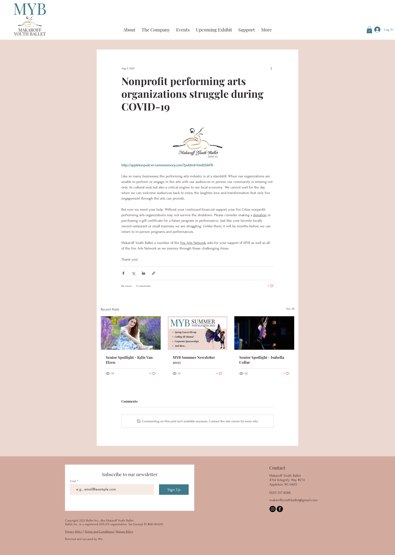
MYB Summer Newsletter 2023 (194, 360)
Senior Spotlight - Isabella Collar (261, 360)
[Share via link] (154, 273)
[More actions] (271, 68)
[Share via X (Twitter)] (133, 273)
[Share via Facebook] (123, 273)
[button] (369, 29)
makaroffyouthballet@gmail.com (293, 500)
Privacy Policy (73, 531)
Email (73, 481)
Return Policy (124, 531)
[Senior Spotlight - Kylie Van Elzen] (131, 333)
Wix (100, 539)
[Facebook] (280, 509)
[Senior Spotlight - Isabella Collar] (264, 333)
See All (290, 308)
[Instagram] (273, 509)
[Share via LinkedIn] (143, 273)
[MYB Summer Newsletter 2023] (198, 333)
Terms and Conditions (99, 531)
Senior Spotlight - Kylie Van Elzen (129, 360)
